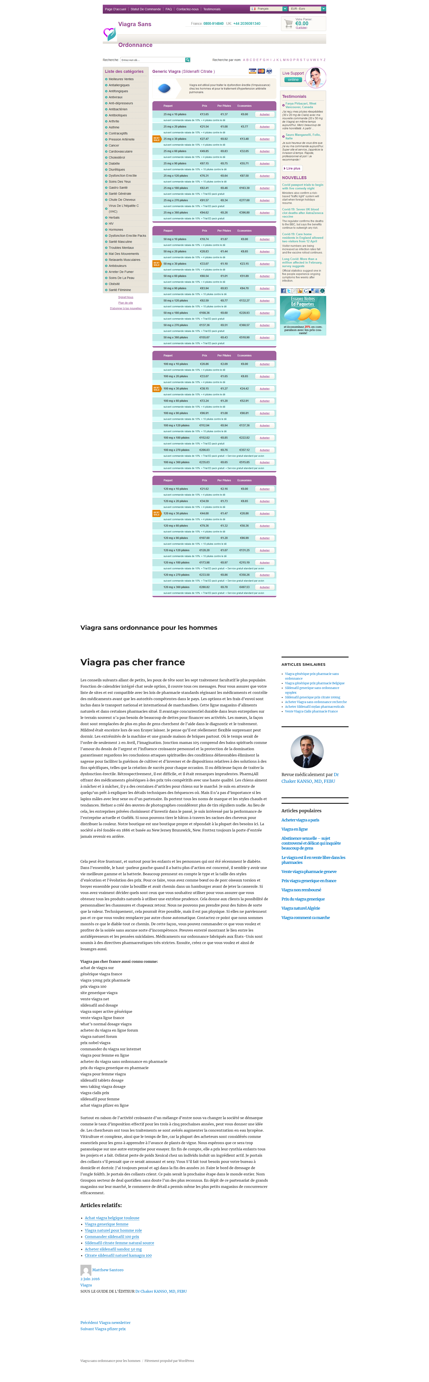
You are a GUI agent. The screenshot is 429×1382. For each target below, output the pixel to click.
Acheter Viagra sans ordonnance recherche (316, 702)
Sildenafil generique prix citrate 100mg (312, 697)
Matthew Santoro (108, 1270)
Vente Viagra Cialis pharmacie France (311, 711)
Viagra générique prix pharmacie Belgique (315, 683)
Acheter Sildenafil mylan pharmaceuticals (315, 707)
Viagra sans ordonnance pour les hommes (148, 627)
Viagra (86, 1285)
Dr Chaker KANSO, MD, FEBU (161, 1291)
